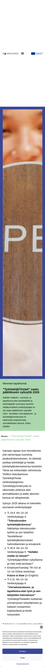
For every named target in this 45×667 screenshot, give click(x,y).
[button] (41, 627)
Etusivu (4, 436)
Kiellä (22, 658)
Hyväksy (22, 651)
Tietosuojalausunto (22, 664)
